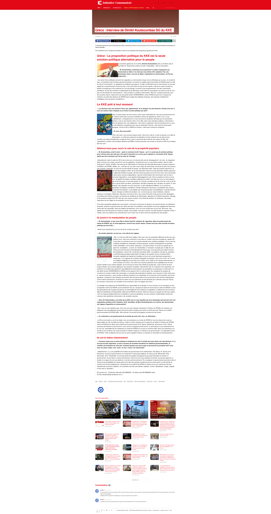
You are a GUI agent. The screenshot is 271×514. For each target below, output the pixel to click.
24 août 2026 (100, 417)
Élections (100, 381)
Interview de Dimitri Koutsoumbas (115, 381)
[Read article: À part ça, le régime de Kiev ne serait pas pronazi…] (154, 436)
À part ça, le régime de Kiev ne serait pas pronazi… (167, 434)
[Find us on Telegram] (163, 3)
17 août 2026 (163, 449)
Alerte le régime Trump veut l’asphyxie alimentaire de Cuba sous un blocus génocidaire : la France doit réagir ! (133, 413)
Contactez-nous (117, 7)
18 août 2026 (136, 451)
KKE (125, 381)
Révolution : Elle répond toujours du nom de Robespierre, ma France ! (167, 446)
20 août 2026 (163, 437)
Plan (171, 510)
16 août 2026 (108, 460)
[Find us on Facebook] (153, 3)
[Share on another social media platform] (174, 40)
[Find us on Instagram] (166, 3)
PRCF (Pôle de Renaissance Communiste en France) (140, 510)
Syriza (155, 381)
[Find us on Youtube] (158, 3)
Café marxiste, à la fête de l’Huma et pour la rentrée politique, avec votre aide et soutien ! (112, 423)
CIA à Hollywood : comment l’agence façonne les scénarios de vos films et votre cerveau (139, 435)
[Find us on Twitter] (155, 3)
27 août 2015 (98, 36)
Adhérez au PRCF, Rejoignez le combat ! (134, 7)
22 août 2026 (108, 441)
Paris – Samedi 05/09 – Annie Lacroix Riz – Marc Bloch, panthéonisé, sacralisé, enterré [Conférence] (162, 413)
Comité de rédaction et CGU (122, 510)
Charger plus (135, 479)
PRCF (98, 7)
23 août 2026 (108, 426)
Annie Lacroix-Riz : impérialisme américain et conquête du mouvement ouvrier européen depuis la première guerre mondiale (112, 437)
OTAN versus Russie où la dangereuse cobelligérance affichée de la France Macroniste (106, 413)
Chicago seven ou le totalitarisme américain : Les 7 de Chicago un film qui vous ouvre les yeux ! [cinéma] (139, 447)
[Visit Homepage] (114, 3)
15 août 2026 (136, 459)
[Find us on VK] (168, 3)
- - (106, 388)
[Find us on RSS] (161, 3)
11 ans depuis (108, 490)
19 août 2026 (108, 451)
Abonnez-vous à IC (164, 510)
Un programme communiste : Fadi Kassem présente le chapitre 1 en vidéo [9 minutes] (140, 456)
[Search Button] (153, 8)
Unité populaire (161, 381)
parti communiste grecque (139, 381)
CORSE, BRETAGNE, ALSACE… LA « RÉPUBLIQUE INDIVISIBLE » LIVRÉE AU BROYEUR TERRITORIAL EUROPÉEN (112, 447)
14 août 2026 (108, 473)
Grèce (105, 381)
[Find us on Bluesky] (171, 3)
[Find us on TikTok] (174, 3)
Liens (147, 7)
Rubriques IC (106, 7)
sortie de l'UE (149, 381)
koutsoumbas (130, 381)
